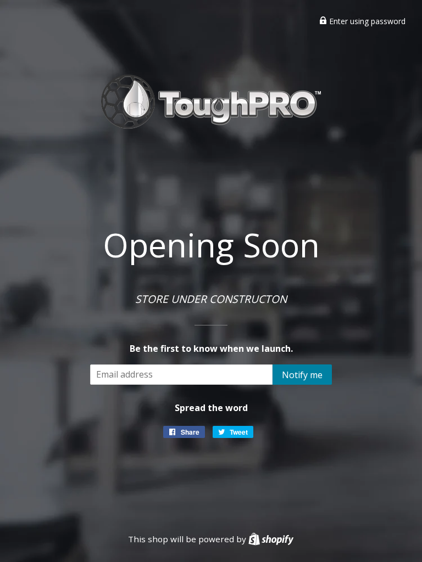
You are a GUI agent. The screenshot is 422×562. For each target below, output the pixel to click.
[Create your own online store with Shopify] (270, 538)
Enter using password (366, 21)
